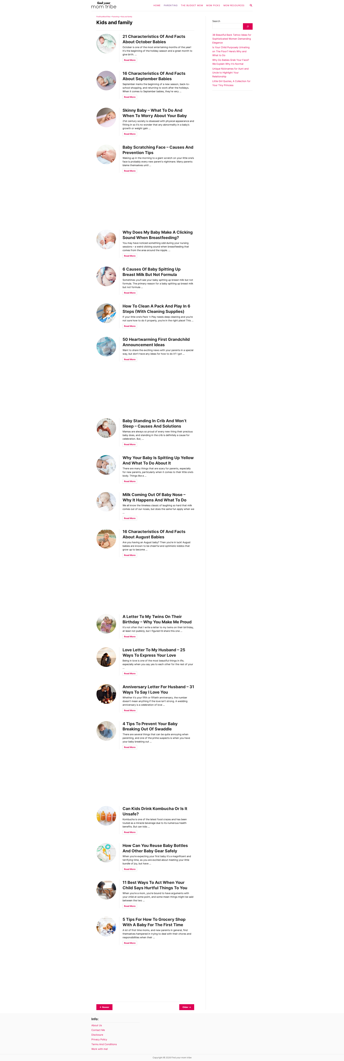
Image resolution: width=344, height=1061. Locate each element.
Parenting (115, 17)
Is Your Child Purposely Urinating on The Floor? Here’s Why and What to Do (231, 51)
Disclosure (97, 1034)
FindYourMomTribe (103, 17)
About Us (96, 1025)
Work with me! (99, 1049)
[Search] (248, 26)
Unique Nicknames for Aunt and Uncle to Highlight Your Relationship (230, 72)
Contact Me (98, 1030)
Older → (186, 1007)
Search (216, 21)
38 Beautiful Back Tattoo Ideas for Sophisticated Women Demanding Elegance (231, 38)
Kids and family (126, 17)
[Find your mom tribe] (116, 5)
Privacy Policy (99, 1039)
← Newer (104, 1007)
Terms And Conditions (104, 1044)
